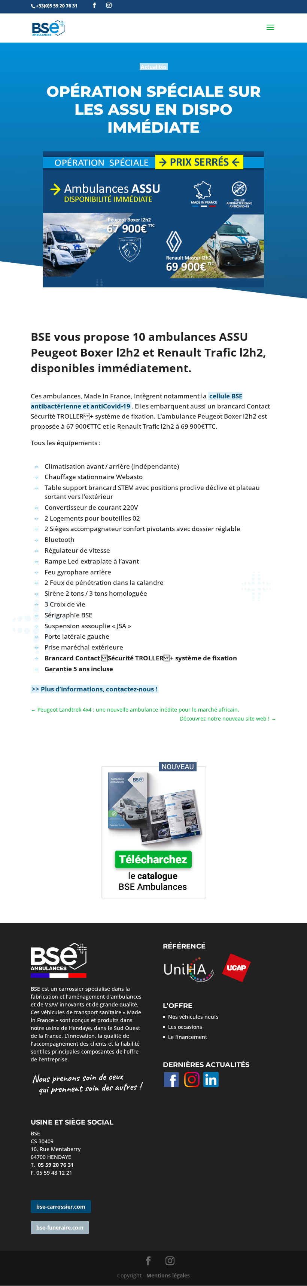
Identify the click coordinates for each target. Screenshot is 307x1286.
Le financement (187, 1036)
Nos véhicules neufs (193, 1016)
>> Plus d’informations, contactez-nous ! (94, 689)
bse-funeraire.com (59, 1227)
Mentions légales (168, 1275)
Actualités (154, 66)
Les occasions (185, 1026)
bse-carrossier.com (60, 1206)
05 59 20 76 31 (56, 1164)
